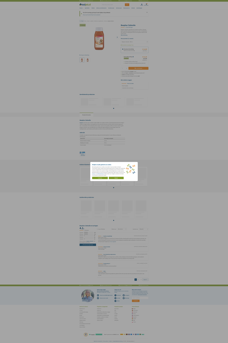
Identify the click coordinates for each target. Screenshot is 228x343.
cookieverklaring (100, 173)
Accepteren (100, 178)
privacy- (93, 173)
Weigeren (116, 178)
